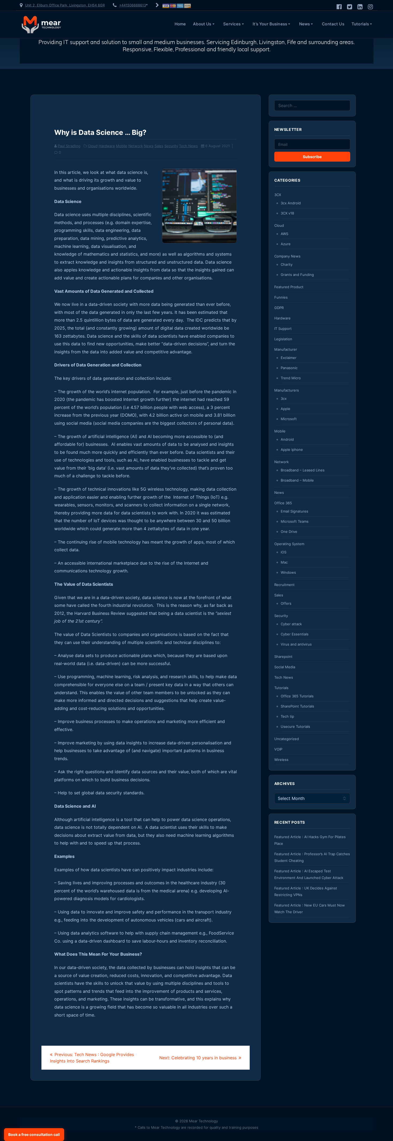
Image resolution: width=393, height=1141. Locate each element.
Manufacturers (286, 390)
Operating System (289, 544)
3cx (284, 398)
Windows (288, 572)
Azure (286, 244)
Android (287, 439)
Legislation (283, 339)
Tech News (188, 146)
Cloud (93, 146)
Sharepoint (283, 656)
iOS (283, 552)
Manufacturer (285, 349)
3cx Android (291, 203)
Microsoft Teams (295, 521)
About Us (202, 23)
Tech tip (287, 716)
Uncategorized (286, 739)
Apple (285, 409)
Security (171, 146)
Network (135, 146)
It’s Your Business (270, 23)
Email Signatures (294, 511)
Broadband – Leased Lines (303, 470)
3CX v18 (287, 213)
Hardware (107, 146)
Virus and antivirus (296, 644)
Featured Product (288, 287)
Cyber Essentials (295, 634)
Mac (284, 562)
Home (180, 23)
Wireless (281, 759)
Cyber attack (291, 624)
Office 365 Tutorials (297, 696)
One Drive (289, 531)
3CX (277, 195)
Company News (287, 256)
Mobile (121, 146)
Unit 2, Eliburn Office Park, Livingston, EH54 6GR (65, 5)
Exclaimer (288, 357)
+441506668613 (132, 5)
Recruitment (284, 585)
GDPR (279, 308)
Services (232, 23)
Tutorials (360, 23)
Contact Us (333, 23)
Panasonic (289, 368)
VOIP (278, 749)
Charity (286, 264)
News (304, 23)
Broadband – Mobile (297, 480)
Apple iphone (292, 449)
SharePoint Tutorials (297, 706)
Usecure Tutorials (295, 726)
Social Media (284, 667)
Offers (286, 603)
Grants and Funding (297, 274)
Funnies (281, 297)
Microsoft (289, 419)
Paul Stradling (69, 146)
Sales (159, 146)
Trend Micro (291, 378)
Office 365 (283, 503)
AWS (284, 234)
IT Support (283, 328)
